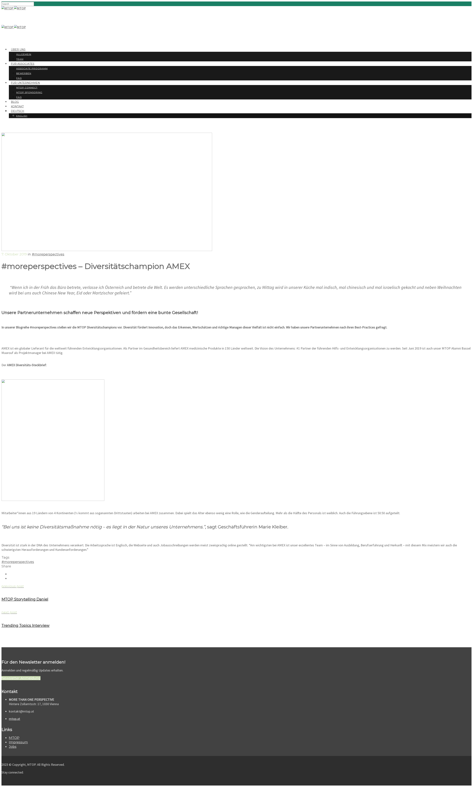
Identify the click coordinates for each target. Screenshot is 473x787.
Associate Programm (32, 68)
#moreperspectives (48, 254)
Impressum (18, 742)
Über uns (18, 49)
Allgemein (23, 54)
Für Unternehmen (25, 82)
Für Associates (22, 63)
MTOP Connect (27, 87)
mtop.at (14, 719)
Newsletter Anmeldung (20, 678)
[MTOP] (7, 8)
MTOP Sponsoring (29, 92)
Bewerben (23, 73)
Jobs (12, 747)
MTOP (14, 738)
